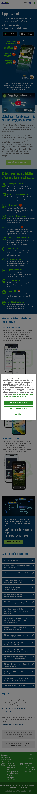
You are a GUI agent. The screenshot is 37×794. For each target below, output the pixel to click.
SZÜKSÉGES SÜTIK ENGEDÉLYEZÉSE (18, 408)
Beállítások (18, 414)
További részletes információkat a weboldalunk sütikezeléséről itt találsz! (18, 396)
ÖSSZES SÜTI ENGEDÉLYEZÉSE (18, 403)
